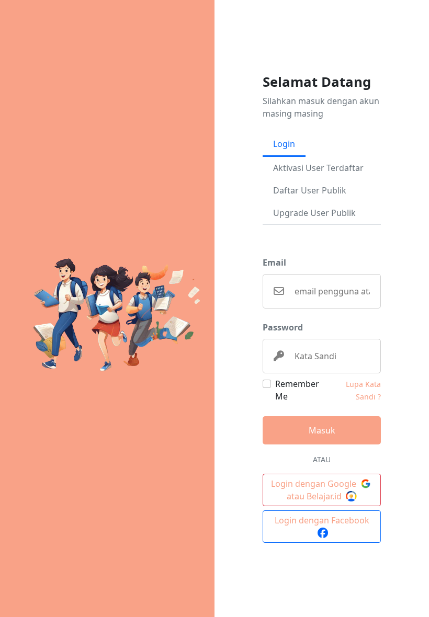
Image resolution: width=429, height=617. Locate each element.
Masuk (322, 430)
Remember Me (297, 390)
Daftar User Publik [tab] (309, 190)
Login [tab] (284, 144)
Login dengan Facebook (322, 520)
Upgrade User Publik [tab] (314, 213)
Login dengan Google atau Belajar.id (314, 490)
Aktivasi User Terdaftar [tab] (318, 168)
